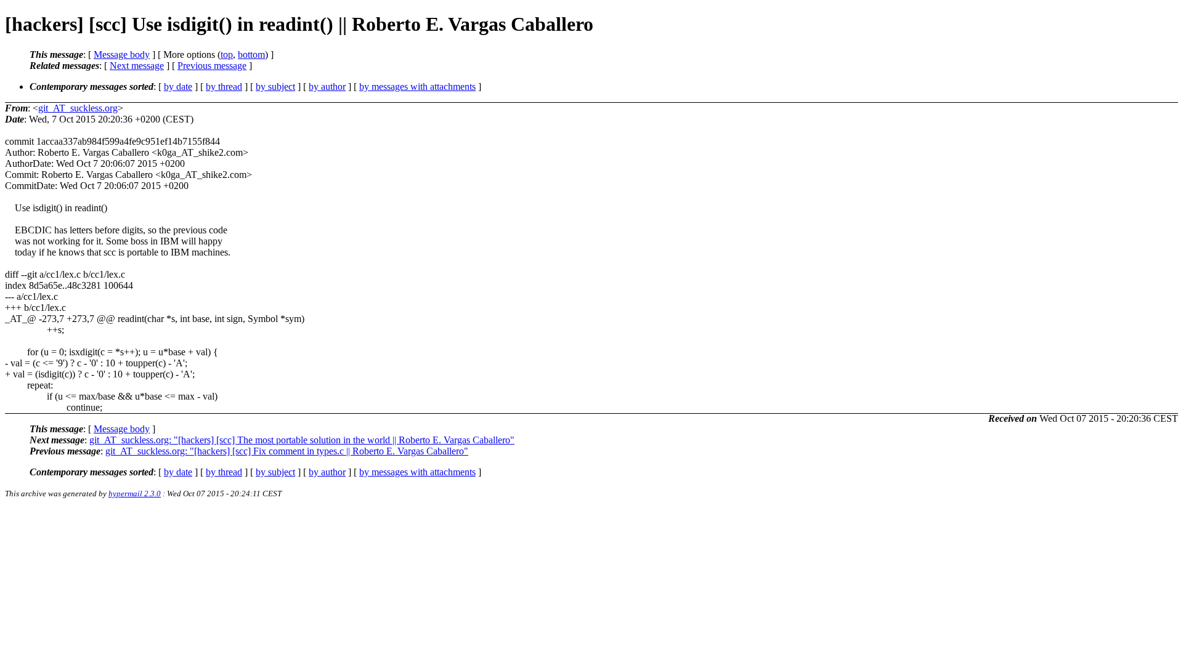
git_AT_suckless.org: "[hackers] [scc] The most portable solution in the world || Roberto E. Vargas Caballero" (301, 440)
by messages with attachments (417, 86)
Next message (137, 65)
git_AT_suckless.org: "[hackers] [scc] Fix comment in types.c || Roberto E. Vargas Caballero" (286, 451)
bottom (251, 54)
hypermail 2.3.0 (134, 493)
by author (327, 86)
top (227, 54)
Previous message (211, 65)
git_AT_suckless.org (78, 108)
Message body (122, 54)
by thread (224, 86)
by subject (275, 86)
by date (178, 86)
